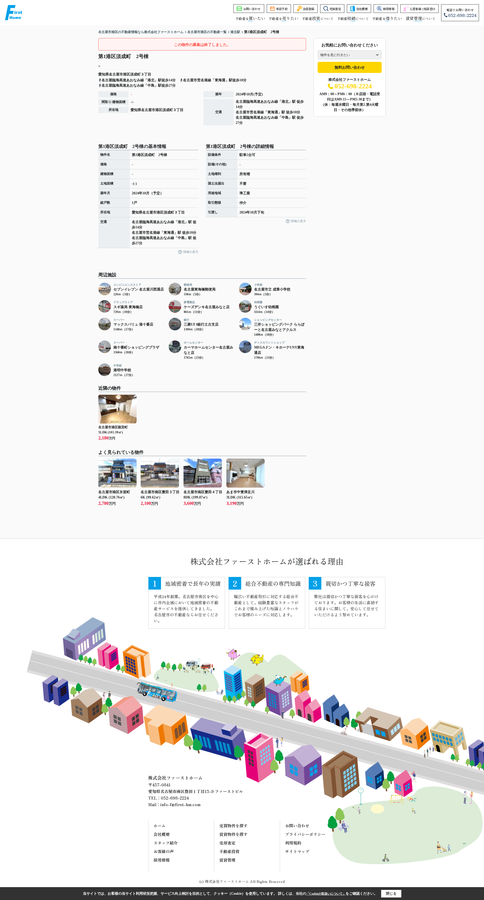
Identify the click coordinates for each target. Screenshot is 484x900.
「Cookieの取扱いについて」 (326, 893)
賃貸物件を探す (233, 834)
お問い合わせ (251, 9)
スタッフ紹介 (166, 843)
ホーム (160, 826)
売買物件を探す (233, 826)
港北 (285, 101)
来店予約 (281, 9)
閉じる (391, 893)
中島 (285, 117)
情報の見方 (190, 252)
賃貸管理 (227, 860)
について (420, 18)
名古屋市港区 (119, 74)
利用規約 (293, 843)
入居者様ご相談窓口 (422, 9)
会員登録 (308, 9)
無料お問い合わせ (350, 67)
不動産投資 (229, 851)
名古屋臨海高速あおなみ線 (257, 101)
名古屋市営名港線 (250, 112)
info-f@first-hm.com (180, 804)
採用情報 (388, 9)
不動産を (250, 18)
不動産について (318, 18)
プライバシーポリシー (305, 834)
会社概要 (362, 9)
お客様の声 (164, 851)
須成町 (135, 74)
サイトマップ (297, 851)
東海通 (272, 112)
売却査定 (335, 9)
